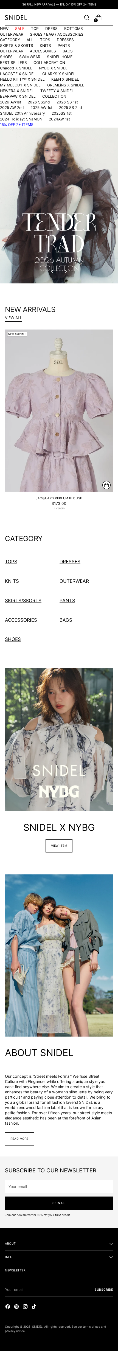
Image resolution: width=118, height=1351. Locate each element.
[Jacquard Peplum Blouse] (59, 411)
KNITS (45, 45)
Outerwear (74, 581)
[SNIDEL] (16, 17)
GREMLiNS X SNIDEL (65, 85)
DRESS (51, 28)
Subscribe (104, 1289)
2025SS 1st (62, 113)
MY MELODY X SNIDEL (20, 85)
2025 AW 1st (41, 107)
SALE (19, 28)
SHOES (6, 57)
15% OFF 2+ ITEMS (16, 124)
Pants (67, 600)
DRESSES (65, 40)
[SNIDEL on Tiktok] (34, 1307)
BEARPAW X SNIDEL (18, 96)
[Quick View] (106, 485)
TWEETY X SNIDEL (57, 91)
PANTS (64, 45)
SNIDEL (37, 1327)
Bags (66, 620)
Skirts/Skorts (23, 600)
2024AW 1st (59, 119)
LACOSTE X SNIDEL (18, 74)
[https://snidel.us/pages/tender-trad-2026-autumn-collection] (59, 206)
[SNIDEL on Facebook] (8, 1307)
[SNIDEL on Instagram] (26, 1307)
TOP (35, 28)
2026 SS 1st (67, 102)
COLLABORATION (49, 62)
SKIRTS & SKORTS (16, 45)
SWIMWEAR (29, 57)
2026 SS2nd (39, 102)
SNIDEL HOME (59, 57)
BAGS (68, 51)
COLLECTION (54, 96)
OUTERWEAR (11, 34)
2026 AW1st (10, 102)
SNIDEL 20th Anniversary (22, 113)
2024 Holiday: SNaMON (21, 119)
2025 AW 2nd (12, 107)
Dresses (70, 561)
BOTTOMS (73, 28)
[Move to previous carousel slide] (52, 271)
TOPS (45, 40)
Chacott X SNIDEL (16, 68)
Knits (12, 581)
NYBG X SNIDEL (53, 68)
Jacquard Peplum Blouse (59, 498)
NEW (4, 28)
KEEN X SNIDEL (65, 79)
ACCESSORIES (43, 51)
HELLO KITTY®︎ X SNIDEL (22, 79)
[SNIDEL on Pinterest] (17, 1307)
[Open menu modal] (110, 17)
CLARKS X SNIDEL (58, 74)
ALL (30, 40)
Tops (11, 561)
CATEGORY (10, 40)
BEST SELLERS (13, 62)
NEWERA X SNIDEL (17, 91)
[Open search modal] (86, 17)
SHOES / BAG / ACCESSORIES (56, 34)
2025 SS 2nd (70, 107)
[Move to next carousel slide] (65, 271)
